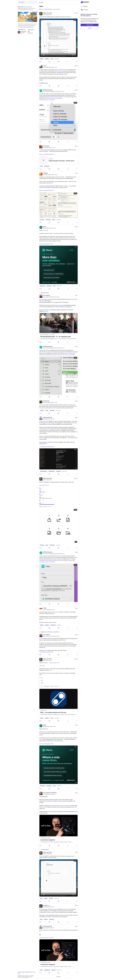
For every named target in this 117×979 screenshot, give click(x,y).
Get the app (27, 975)
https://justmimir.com (44, 485)
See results (46, 686)
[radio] (39, 677)
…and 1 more (58, 410)
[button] (58, 38)
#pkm (73, 807)
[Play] (41, 55)
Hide (75, 19)
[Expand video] (73, 55)
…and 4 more (56, 58)
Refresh (41, 506)
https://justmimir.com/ (54, 662)
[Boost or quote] (49, 61)
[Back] (39, 2)
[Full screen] (76, 55)
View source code (25, 977)
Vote (41, 686)
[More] (77, 61)
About (24, 971)
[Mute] (44, 55)
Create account (89, 25)
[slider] (58, 53)
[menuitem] (58, 38)
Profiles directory (28, 971)
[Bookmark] (68, 61)
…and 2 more (58, 219)
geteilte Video (68, 805)
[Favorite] (58, 61)
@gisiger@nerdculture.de (58, 805)
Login (89, 28)
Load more (58, 976)
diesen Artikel (44, 807)
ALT (76, 282)
